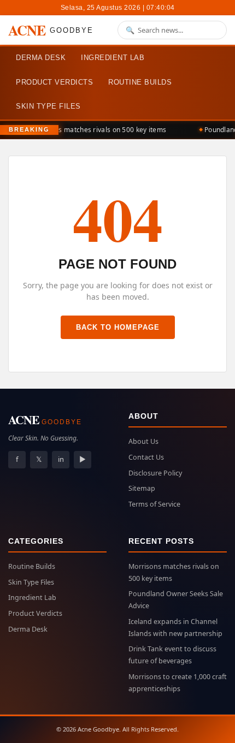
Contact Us (146, 457)
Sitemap (141, 488)
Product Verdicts (54, 82)
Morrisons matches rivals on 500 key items (97, 129)
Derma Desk (41, 58)
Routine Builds (140, 82)
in (61, 459)
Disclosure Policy (155, 473)
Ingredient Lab (112, 58)
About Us (143, 441)
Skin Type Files (48, 106)
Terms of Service (154, 504)
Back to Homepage (118, 327)
